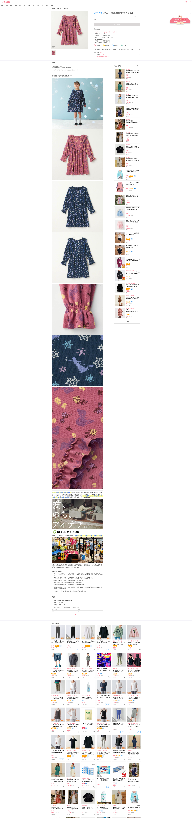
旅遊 (29, 5)
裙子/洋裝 (59, 9)
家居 (25, 5)
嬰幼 (11, 5)
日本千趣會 (98, 13)
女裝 (38, 5)
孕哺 (56, 5)
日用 (34, 5)
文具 (47, 5)
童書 (52, 5)
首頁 (7, 5)
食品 (43, 5)
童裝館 (54, 9)
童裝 (16, 5)
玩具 (20, 5)
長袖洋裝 (66, 9)
